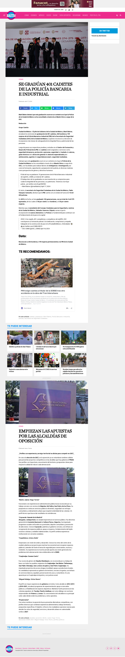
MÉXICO (41, 15)
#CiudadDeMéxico (55, 224)
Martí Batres (47, 316)
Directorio (25, 648)
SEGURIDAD (76, 15)
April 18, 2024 (45, 229)
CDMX (27, 15)
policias (21, 318)
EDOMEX (34, 15)
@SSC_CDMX (28, 177)
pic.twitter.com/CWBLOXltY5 (32, 226)
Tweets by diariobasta (98, 36)
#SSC (23, 219)
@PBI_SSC (63, 219)
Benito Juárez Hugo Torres (51, 618)
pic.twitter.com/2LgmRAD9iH (36, 184)
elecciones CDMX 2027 (26, 619)
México (42, 648)
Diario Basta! (18, 648)
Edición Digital (31, 648)
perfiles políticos (58, 619)
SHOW (55, 15)
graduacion (39, 316)
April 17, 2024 (45, 186)
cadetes (32, 316)
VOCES (48, 15)
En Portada (47, 648)
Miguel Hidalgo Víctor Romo (44, 619)
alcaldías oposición (36, 618)
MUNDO (85, 15)
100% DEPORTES (65, 15)
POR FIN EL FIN (95, 15)
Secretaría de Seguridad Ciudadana (35, 318)
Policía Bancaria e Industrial (61, 316)
